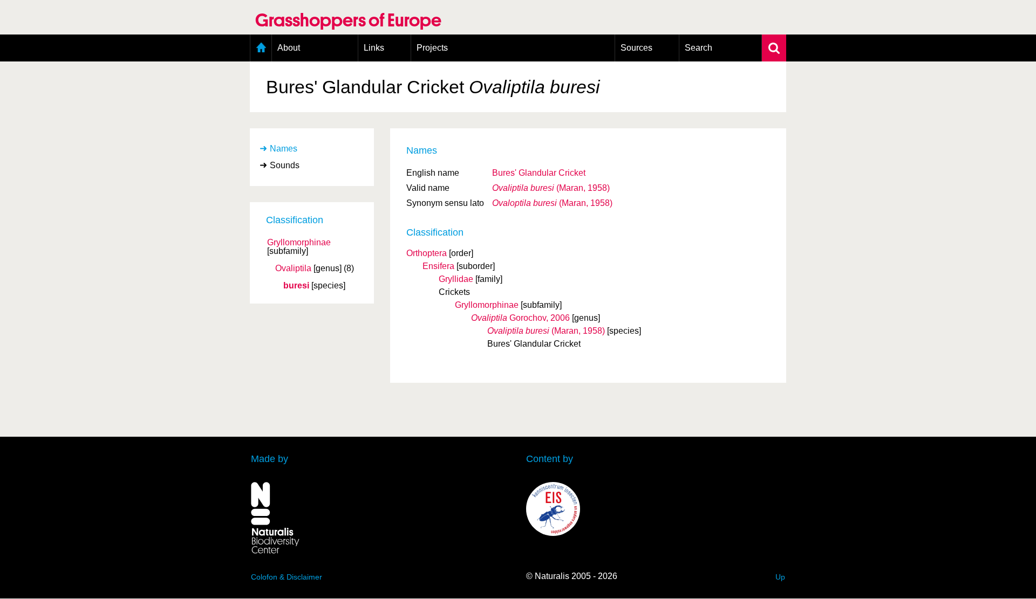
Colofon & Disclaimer (286, 577)
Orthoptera (426, 253)
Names (283, 148)
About (288, 47)
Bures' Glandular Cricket (538, 172)
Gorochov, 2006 (520, 317)
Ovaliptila (293, 268)
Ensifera (438, 266)
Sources (636, 47)
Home (260, 48)
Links (374, 47)
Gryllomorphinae (299, 242)
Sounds (284, 165)
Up (780, 577)
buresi (296, 285)
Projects (432, 47)
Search (698, 47)
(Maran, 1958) (551, 187)
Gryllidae (456, 279)
